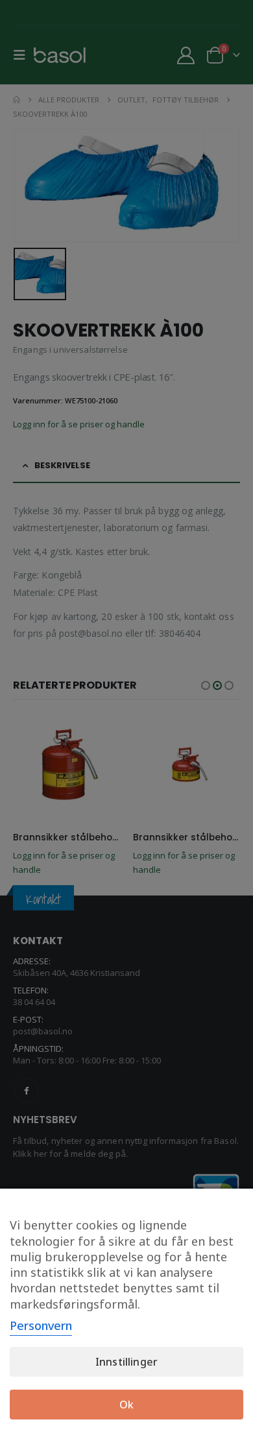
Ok (126, 1404)
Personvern (41, 1325)
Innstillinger (126, 1362)
